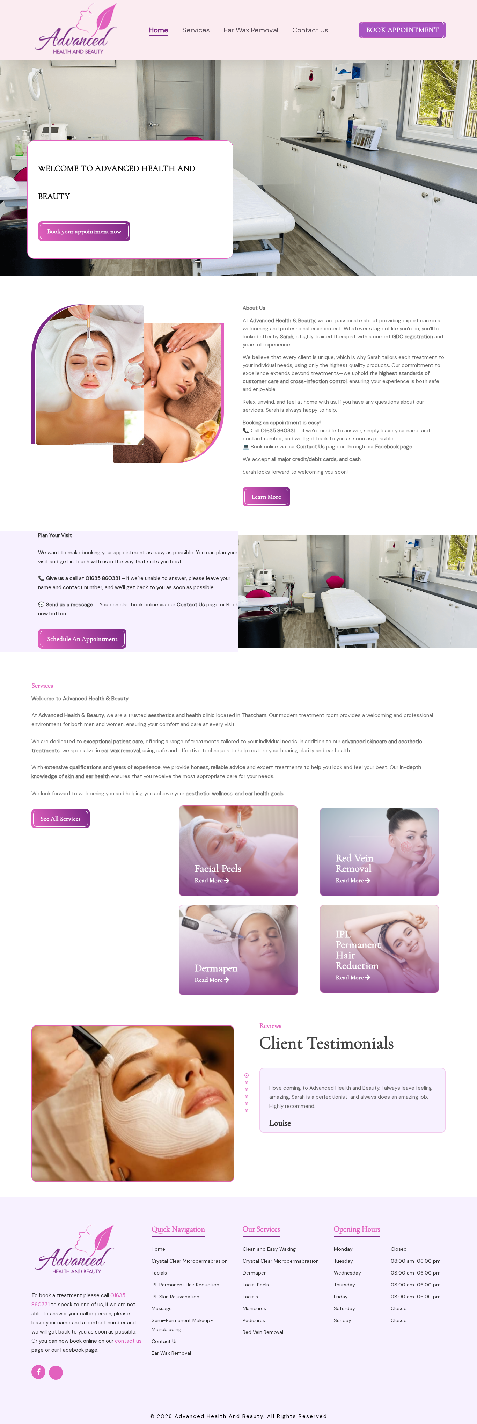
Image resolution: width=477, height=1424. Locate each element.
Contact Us (165, 1341)
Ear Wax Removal (171, 1353)
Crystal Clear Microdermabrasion (190, 1261)
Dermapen (255, 1273)
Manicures (254, 1308)
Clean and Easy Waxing (269, 1249)
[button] (84, 231)
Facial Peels (256, 1284)
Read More (209, 880)
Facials (159, 1273)
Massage (162, 1308)
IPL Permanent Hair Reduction (185, 1284)
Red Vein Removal (263, 1332)
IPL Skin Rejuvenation (175, 1296)
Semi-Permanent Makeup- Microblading (182, 1324)
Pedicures (254, 1320)
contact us (128, 1340)
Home (158, 1249)
